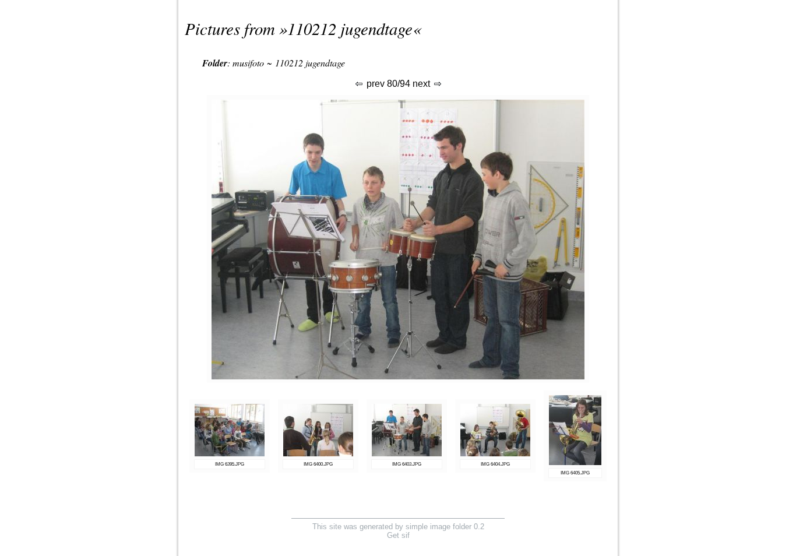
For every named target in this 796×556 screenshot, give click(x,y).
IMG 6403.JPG (406, 464)
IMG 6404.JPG (495, 464)
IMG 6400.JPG (318, 464)
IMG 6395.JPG (229, 464)
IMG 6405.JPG (575, 473)
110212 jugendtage (350, 28)
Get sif (398, 535)
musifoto (248, 63)
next (422, 84)
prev (374, 84)
